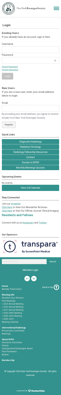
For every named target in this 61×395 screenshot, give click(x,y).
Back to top (47, 287)
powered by (22, 391)
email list (16, 203)
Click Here (7, 207)
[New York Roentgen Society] (25, 14)
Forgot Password (10, 67)
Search (52, 261)
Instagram (28, 222)
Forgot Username (10, 70)
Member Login (30, 270)
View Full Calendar (30, 187)
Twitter (43, 222)
